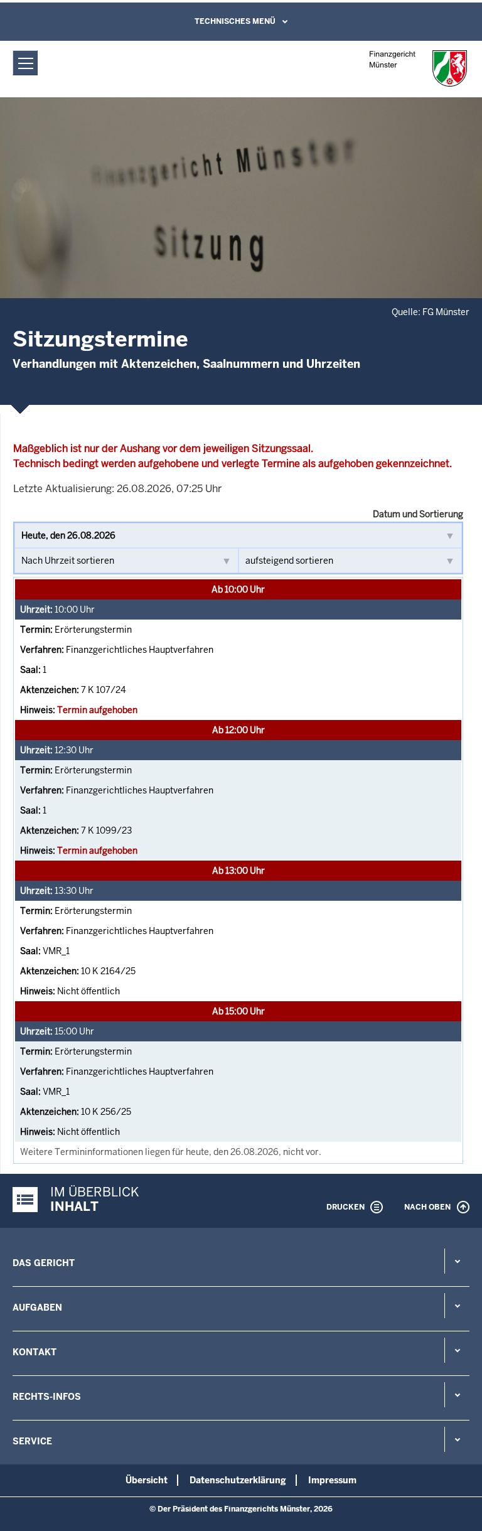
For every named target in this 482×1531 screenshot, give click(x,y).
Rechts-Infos (47, 1396)
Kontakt (34, 1352)
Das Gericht (44, 1263)
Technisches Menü (235, 21)
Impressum (332, 1480)
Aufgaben (37, 1307)
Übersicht (147, 1480)
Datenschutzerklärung (238, 1480)
